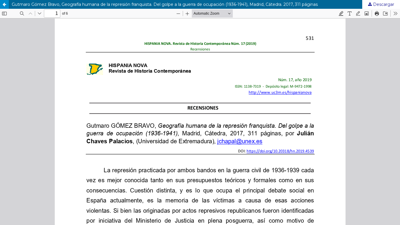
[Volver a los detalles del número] (4, 4)
